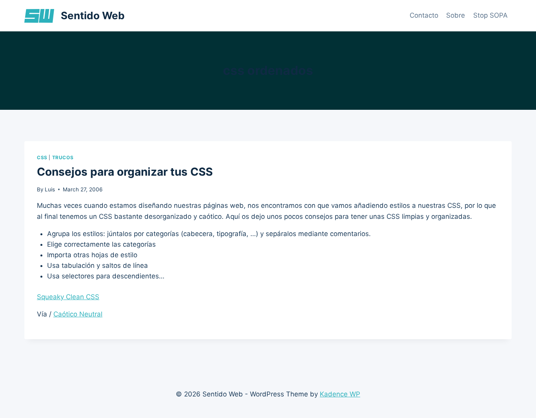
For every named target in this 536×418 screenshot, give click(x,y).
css (42, 157)
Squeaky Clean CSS (68, 297)
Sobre (455, 15)
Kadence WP (340, 394)
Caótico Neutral (77, 314)
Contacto (424, 15)
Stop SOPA (490, 15)
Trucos (63, 157)
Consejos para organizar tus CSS (125, 171)
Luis (50, 189)
